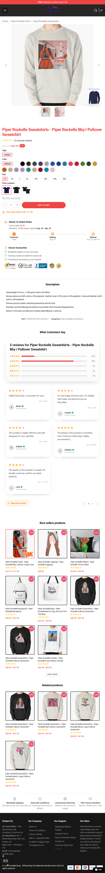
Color (4, 159)
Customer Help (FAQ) (64, 845)
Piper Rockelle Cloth (20, 21)
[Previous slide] (6, 65)
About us (33, 827)
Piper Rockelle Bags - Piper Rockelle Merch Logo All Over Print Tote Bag (52, 611)
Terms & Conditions (37, 830)
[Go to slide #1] (45, 112)
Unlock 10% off (5, 860)
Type (4, 150)
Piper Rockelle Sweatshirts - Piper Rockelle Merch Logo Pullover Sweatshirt (84, 727)
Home (5, 21)
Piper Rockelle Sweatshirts (46, 21)
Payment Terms (61, 834)
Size (4, 174)
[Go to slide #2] (59, 112)
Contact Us (59, 841)
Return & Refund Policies (65, 837)
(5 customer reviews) (23, 140)
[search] (95, 10)
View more (52, 674)
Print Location (8, 183)
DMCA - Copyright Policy (39, 838)
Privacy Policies (35, 834)
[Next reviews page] (97, 503)
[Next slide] (98, 65)
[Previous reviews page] (83, 503)
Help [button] (100, 870)
